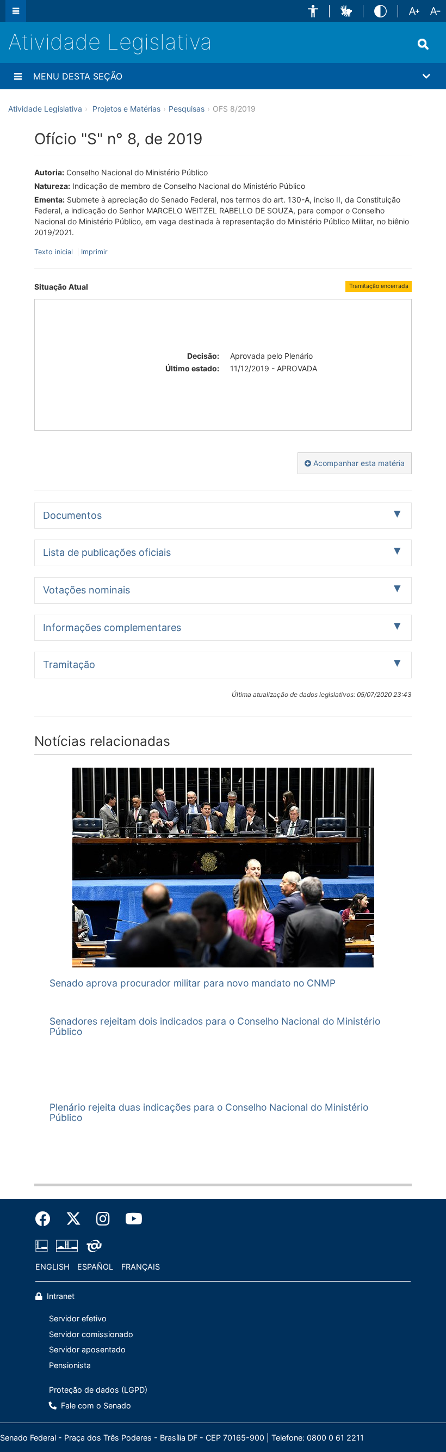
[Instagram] (103, 1219)
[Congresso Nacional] (67, 1245)
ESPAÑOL (95, 1266)
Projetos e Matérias (126, 108)
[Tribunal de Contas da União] (92, 1245)
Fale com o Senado (95, 1405)
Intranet (60, 1296)
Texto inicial (54, 252)
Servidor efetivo (78, 1318)
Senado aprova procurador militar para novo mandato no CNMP (192, 983)
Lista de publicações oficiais (107, 552)
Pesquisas (187, 108)
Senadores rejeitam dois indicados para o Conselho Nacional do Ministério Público (214, 1026)
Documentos (72, 515)
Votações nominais (86, 590)
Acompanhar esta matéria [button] (358, 463)
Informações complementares (112, 627)
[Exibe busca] (423, 44)
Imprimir (94, 252)
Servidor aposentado (87, 1349)
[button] (313, 11)
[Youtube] (130, 1219)
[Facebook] (46, 1219)
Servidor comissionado (91, 1334)
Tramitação (69, 664)
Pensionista (70, 1365)
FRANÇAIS (140, 1266)
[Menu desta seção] (18, 76)
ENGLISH (52, 1266)
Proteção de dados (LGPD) (98, 1389)
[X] (73, 1219)
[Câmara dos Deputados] (43, 1245)
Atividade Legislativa (110, 41)
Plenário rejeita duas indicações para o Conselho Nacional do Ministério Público (208, 1112)
